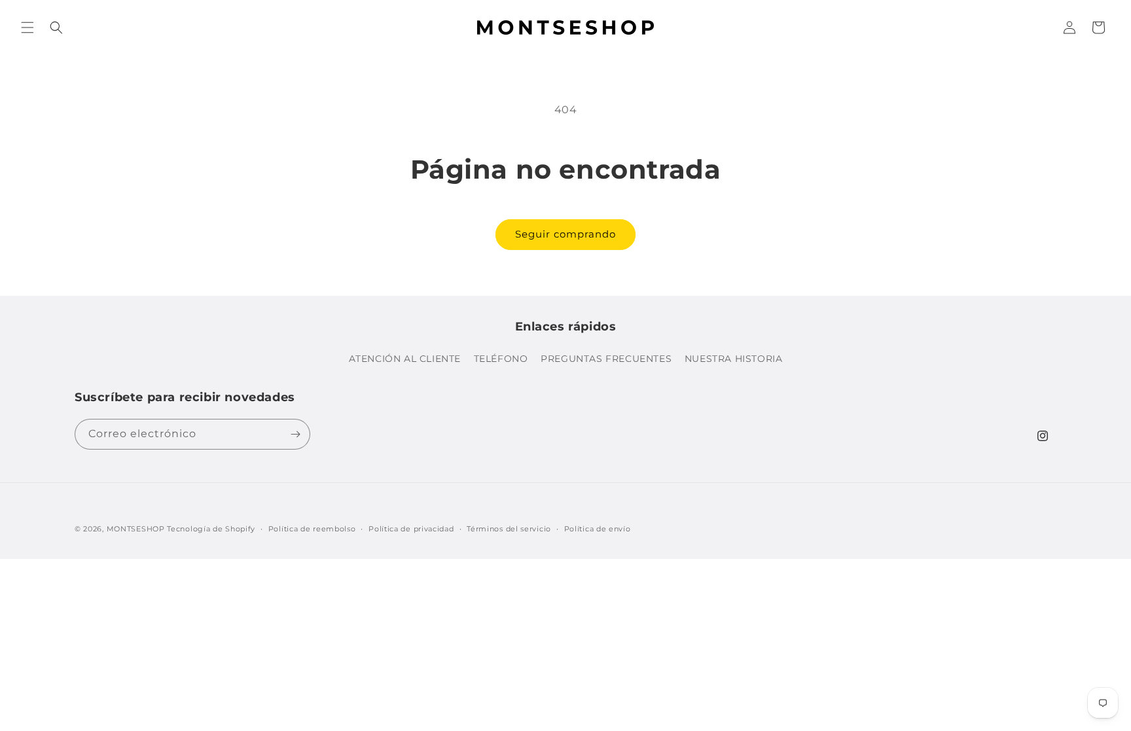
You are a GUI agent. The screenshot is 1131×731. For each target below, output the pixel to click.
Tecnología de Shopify (211, 528)
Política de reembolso (312, 528)
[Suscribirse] (295, 434)
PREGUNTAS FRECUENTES (606, 359)
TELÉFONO (501, 359)
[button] (27, 27)
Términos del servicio (509, 528)
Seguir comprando (565, 234)
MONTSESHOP (136, 528)
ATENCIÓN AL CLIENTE (405, 359)
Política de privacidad (411, 528)
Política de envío (597, 528)
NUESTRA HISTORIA (734, 359)
